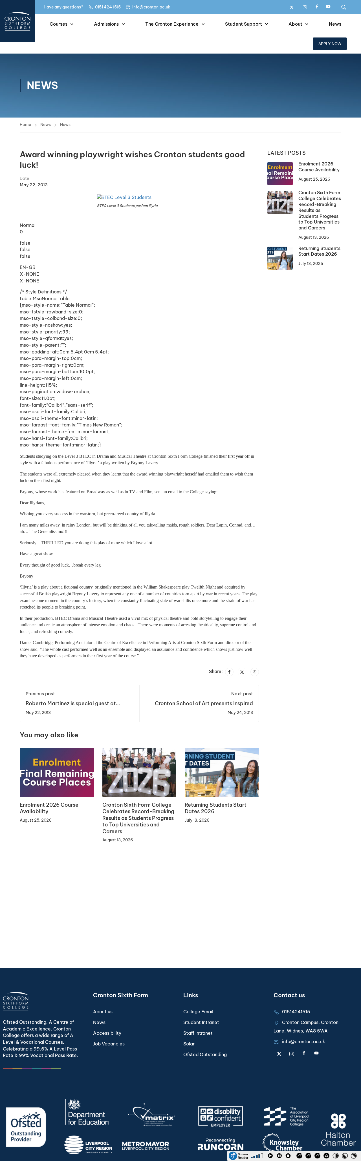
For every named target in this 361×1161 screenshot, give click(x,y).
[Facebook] (229, 672)
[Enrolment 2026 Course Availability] (57, 772)
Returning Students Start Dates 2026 (319, 251)
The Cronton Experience (172, 24)
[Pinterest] (254, 672)
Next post (242, 693)
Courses (58, 24)
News (335, 24)
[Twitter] (242, 672)
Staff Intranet (198, 1033)
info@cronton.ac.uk (151, 7)
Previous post (40, 693)
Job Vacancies (109, 1044)
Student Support (243, 24)
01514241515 (296, 1011)
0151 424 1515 (108, 7)
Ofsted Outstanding (205, 1054)
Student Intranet (201, 1022)
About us (103, 1011)
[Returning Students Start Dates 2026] (222, 772)
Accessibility (107, 1033)
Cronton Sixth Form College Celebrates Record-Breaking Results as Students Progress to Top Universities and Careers (138, 818)
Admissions (106, 24)
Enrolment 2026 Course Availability (319, 167)
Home (25, 124)
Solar (189, 1044)
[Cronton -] (17, 21)
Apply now (329, 43)
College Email (198, 1011)
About (295, 24)
